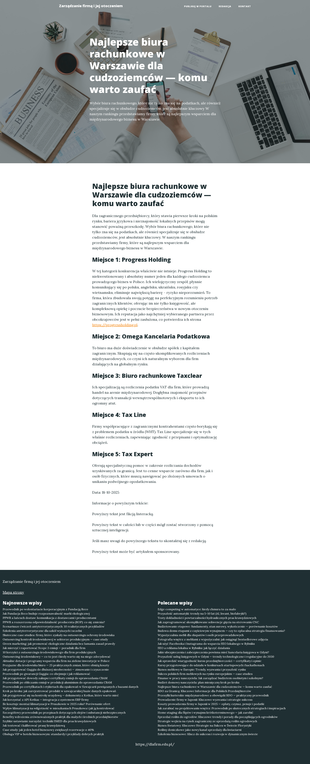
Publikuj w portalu (198, 6)
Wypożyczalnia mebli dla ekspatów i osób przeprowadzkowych (201, 635)
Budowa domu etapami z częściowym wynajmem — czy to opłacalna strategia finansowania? (221, 631)
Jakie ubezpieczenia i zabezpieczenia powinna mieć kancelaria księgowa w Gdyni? (213, 652)
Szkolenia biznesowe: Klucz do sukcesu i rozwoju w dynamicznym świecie (208, 734)
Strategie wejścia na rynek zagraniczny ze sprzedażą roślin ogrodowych (207, 721)
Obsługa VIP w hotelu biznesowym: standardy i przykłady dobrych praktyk (53, 734)
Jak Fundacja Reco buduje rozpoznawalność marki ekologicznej (46, 613)
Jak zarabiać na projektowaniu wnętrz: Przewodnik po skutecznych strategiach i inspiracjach (222, 708)
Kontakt (244, 6)
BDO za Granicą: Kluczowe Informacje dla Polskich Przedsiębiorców (204, 691)
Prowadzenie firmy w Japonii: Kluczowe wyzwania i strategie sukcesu (205, 699)
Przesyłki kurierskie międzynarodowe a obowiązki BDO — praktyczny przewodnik (213, 695)
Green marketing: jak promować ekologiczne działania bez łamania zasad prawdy (59, 643)
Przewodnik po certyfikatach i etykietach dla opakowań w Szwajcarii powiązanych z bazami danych (70, 686)
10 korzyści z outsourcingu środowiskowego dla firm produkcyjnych (49, 652)
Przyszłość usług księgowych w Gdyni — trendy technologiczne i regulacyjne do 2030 (216, 656)
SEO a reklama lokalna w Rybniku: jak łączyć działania (194, 648)
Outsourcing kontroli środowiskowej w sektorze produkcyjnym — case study (55, 639)
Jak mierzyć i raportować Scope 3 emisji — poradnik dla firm (44, 648)
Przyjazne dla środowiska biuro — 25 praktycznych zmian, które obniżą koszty (56, 665)
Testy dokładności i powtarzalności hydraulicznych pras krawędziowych (207, 618)
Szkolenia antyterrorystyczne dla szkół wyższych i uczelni (42, 631)
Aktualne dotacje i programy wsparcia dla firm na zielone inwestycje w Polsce (56, 661)
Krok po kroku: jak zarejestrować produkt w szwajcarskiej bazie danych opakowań (59, 691)
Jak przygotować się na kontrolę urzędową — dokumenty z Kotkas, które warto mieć (61, 695)
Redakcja (225, 6)
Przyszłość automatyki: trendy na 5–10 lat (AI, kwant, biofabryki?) (202, 613)
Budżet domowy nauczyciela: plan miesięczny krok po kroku (198, 682)
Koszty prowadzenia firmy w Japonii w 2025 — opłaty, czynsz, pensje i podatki (211, 704)
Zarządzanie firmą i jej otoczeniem (91, 5)
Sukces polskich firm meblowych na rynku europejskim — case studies (205, 674)
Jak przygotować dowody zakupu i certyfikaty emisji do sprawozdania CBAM (55, 678)
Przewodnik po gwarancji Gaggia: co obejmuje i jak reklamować (46, 674)
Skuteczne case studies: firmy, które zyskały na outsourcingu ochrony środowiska (58, 635)
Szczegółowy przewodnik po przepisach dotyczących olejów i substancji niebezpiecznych (64, 712)
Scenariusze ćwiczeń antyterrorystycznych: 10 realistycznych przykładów (53, 626)
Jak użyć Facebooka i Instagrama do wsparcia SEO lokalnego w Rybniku (206, 643)
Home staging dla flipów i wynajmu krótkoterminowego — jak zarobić (205, 712)
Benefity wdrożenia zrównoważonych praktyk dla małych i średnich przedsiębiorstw (60, 717)
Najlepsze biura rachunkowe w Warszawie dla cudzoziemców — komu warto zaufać (215, 686)
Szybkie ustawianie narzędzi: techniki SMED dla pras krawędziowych (49, 721)
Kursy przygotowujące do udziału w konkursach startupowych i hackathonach (211, 665)
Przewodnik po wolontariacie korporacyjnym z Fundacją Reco (45, 609)
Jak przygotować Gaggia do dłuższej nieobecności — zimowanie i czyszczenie (56, 669)
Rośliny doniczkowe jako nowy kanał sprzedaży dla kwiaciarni (199, 730)
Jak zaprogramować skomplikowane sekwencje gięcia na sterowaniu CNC (208, 622)
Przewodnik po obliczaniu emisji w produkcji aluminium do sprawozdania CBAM (57, 682)
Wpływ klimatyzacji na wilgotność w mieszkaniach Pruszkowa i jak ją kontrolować (58, 708)
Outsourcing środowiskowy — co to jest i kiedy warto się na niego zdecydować (57, 656)
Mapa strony (13, 592)
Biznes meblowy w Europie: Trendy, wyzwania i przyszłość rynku (202, 669)
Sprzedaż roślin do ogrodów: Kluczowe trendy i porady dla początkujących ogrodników (218, 717)
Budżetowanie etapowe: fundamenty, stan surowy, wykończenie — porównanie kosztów (218, 626)
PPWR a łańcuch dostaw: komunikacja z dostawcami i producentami (49, 618)
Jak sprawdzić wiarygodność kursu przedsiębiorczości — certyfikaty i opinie (209, 661)
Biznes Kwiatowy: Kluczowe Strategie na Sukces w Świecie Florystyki (204, 725)
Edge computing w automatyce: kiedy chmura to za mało (197, 609)
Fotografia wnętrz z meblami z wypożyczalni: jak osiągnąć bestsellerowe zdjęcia (213, 639)
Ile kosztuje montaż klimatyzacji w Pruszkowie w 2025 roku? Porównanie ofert (56, 704)
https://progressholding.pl (114, 325)
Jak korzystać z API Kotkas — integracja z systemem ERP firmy (46, 699)
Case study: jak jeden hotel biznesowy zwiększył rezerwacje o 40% (48, 730)
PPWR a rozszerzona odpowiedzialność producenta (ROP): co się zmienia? (54, 622)
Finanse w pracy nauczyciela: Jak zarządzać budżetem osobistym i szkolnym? (210, 678)
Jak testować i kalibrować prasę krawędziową (34, 725)
